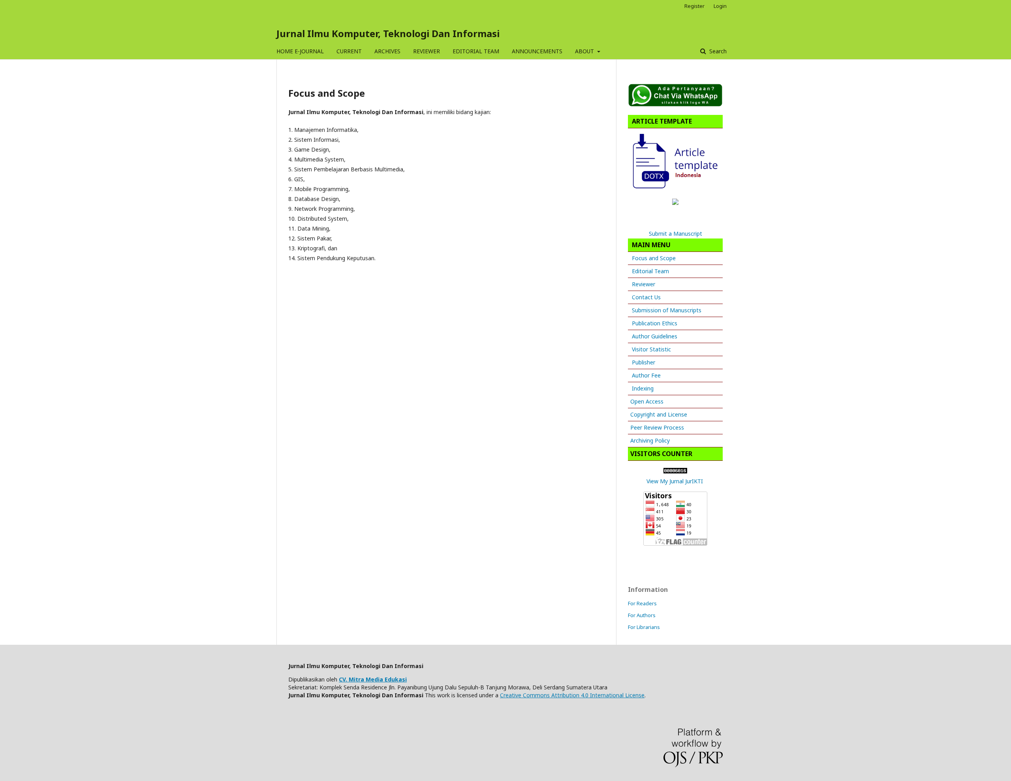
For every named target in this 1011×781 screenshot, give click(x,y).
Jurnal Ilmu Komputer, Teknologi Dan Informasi (388, 33)
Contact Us (646, 297)
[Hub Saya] (675, 104)
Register (694, 5)
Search (717, 51)
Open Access (646, 401)
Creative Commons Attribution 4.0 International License (572, 695)
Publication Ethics (654, 323)
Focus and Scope (654, 258)
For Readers (642, 603)
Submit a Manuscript (675, 233)
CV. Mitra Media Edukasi (373, 679)
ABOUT (585, 51)
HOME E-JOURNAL (300, 51)
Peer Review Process (657, 427)
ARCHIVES (387, 51)
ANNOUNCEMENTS (537, 51)
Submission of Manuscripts (666, 310)
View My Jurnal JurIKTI (674, 481)
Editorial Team (650, 271)
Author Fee (646, 375)
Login (720, 5)
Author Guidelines (654, 336)
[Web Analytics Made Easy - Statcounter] (675, 471)
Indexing (643, 388)
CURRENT (349, 51)
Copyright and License (658, 414)
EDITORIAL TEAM (476, 51)
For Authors (642, 615)
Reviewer (643, 284)
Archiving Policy (650, 440)
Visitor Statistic (651, 349)
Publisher (643, 362)
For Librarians (644, 627)
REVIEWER (426, 51)
